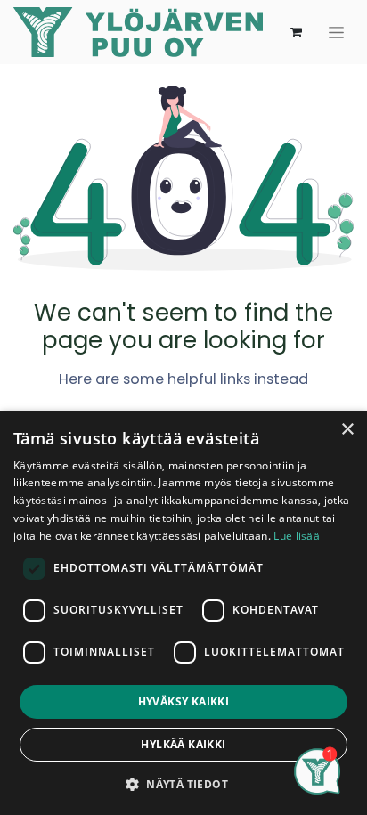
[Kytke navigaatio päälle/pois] (336, 32)
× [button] (347, 429)
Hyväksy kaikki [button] (184, 701)
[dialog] (183, 613)
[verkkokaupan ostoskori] (296, 32)
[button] (183, 784)
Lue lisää (296, 535)
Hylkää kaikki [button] (183, 744)
